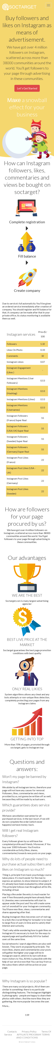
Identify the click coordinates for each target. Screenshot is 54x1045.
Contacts (12, 1031)
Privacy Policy (29, 1031)
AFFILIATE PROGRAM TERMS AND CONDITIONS (33, 1036)
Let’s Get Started (27, 88)
